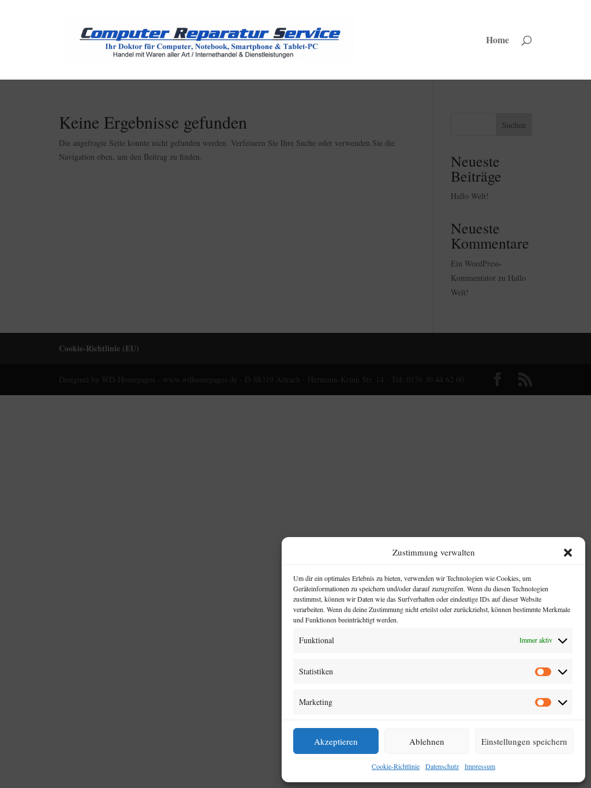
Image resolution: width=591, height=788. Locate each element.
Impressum (480, 766)
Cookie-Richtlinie (396, 766)
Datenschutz (442, 766)
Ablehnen (426, 741)
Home (497, 41)
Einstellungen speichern (524, 741)
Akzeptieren (336, 741)
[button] (568, 552)
